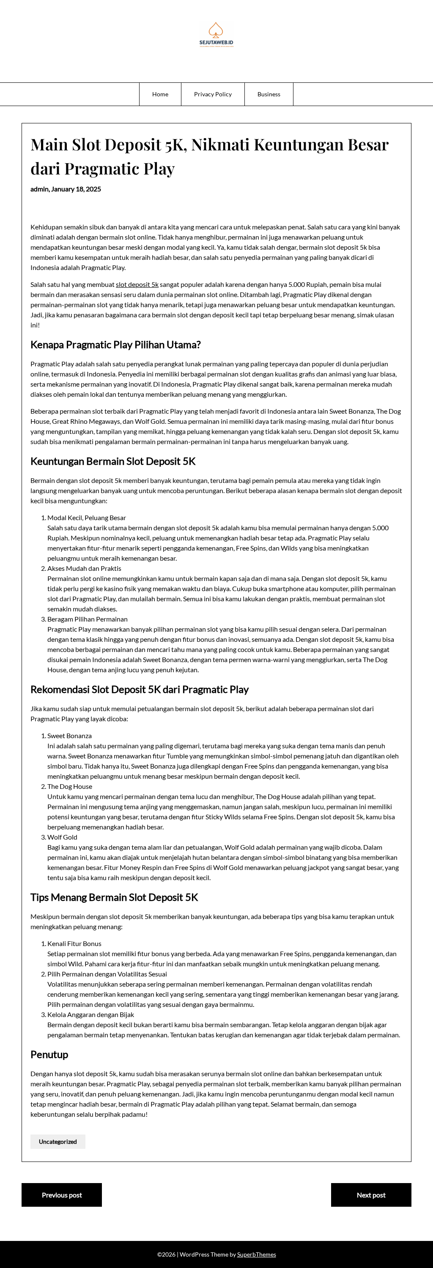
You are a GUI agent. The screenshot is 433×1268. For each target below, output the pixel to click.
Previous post (62, 1195)
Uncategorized (58, 1141)
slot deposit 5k (137, 284)
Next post (371, 1195)
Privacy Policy (213, 94)
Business (269, 94)
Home (160, 94)
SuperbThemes (256, 1254)
